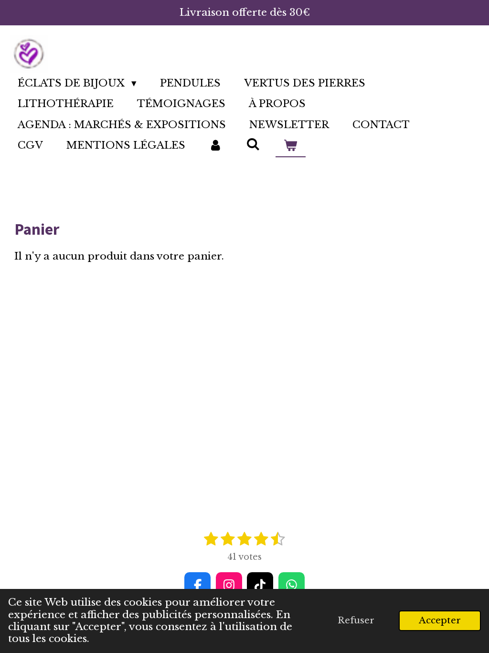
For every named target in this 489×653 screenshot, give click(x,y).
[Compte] (216, 145)
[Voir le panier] (291, 145)
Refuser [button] (356, 620)
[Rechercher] (253, 144)
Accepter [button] (440, 620)
